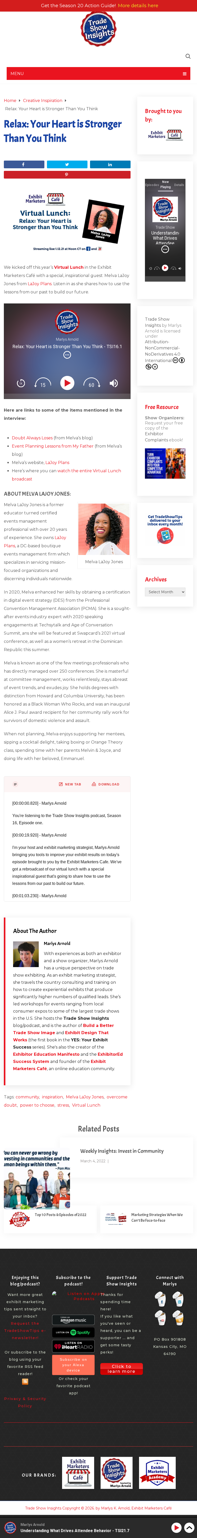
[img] (67, 355)
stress (63, 1105)
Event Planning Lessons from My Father (53, 446)
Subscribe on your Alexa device (73, 1364)
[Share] (24, 164)
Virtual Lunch (86, 1105)
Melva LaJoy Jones (85, 1097)
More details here (138, 5)
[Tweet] (67, 164)
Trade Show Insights (43, 1508)
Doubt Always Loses (32, 438)
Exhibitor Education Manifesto (46, 1054)
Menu (17, 73)
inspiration (52, 1097)
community (27, 1097)
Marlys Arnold (57, 944)
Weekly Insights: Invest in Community (122, 1151)
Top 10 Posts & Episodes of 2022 (60, 1214)
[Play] (68, 383)
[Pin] (67, 175)
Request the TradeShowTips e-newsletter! (25, 1330)
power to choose (37, 1105)
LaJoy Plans (40, 283)
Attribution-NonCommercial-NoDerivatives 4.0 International (162, 351)
